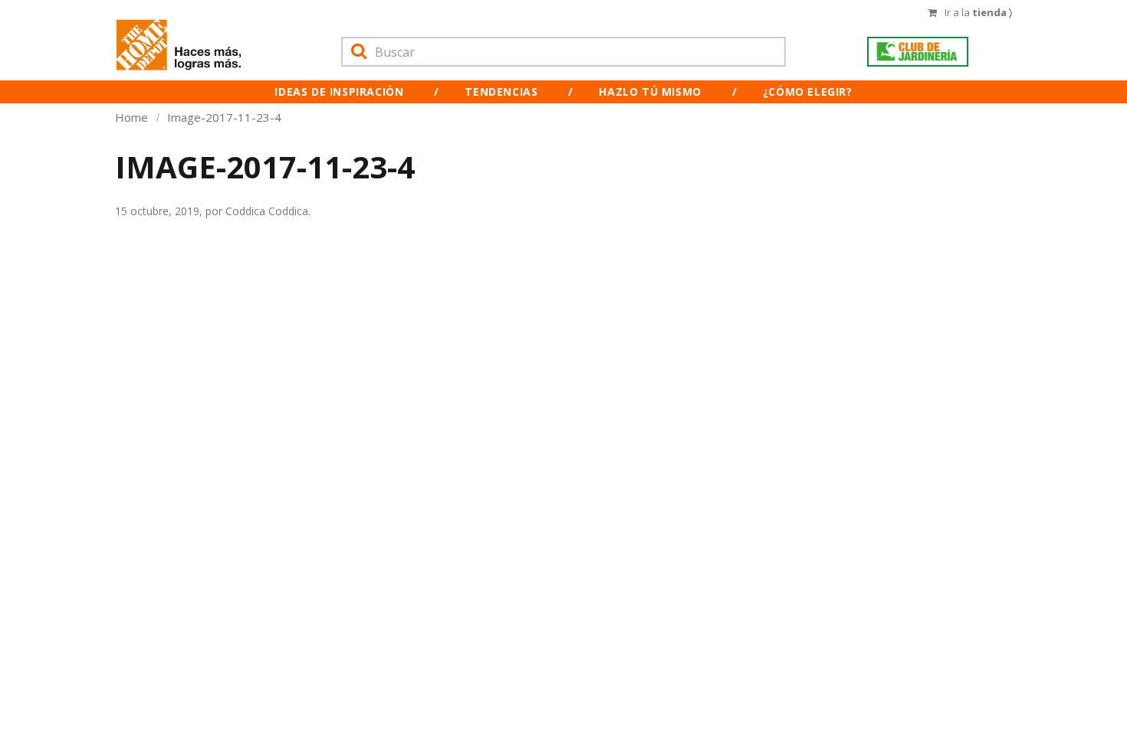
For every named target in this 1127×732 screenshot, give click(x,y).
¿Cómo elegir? (808, 91)
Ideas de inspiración (338, 91)
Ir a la (978, 12)
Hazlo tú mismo (650, 91)
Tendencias (501, 91)
